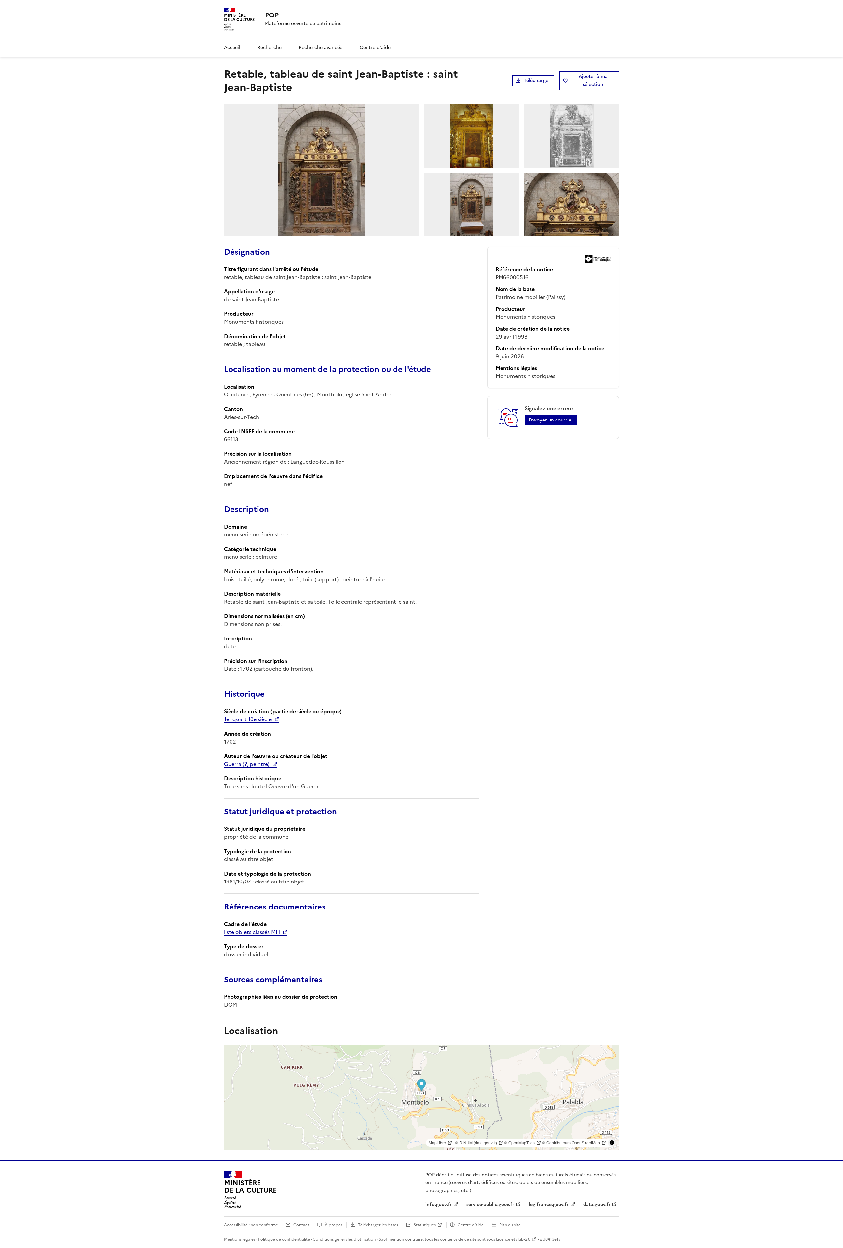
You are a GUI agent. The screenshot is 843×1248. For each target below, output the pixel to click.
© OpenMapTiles (519, 1142)
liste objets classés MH (252, 932)
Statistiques (425, 1225)
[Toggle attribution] (612, 1143)
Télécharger (537, 80)
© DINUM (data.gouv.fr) (476, 1142)
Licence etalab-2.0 (513, 1239)
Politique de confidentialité (284, 1239)
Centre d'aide (375, 47)
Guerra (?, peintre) (246, 764)
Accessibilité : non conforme (251, 1225)
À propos (333, 1225)
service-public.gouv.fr (490, 1204)
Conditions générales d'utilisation (344, 1239)
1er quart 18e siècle (248, 719)
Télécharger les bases (378, 1225)
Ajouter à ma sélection (593, 80)
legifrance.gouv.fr (549, 1204)
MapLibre (437, 1142)
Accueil (232, 47)
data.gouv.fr (597, 1204)
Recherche (270, 47)
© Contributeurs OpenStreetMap (571, 1142)
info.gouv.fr (438, 1204)
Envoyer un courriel (551, 420)
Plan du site (510, 1225)
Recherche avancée (320, 47)
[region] (421, 1097)
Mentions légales (239, 1239)
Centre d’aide (471, 1225)
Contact (301, 1225)
